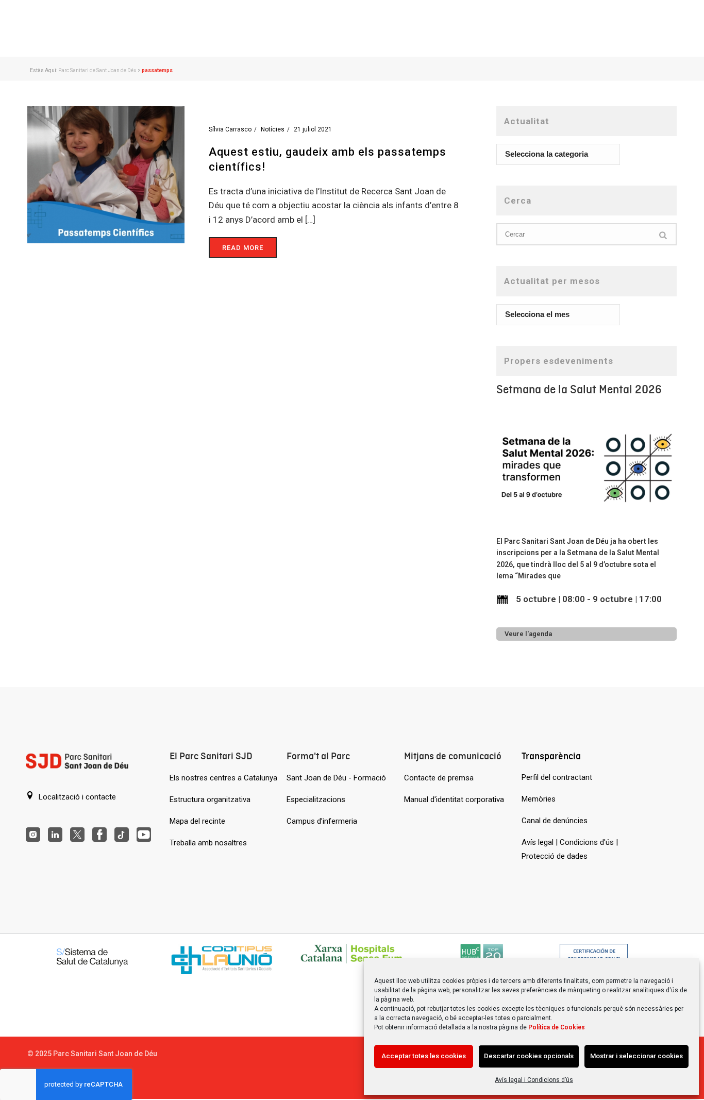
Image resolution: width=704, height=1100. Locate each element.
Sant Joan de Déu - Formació (336, 777)
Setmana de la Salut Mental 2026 (579, 389)
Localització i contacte (76, 797)
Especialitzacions (316, 799)
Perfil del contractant (557, 777)
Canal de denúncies (555, 820)
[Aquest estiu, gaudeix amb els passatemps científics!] (106, 174)
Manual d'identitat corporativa (454, 799)
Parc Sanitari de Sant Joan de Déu (97, 70)
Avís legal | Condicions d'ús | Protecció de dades (570, 849)
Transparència (551, 756)
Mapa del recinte (197, 821)
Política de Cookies (556, 1027)
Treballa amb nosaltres (208, 842)
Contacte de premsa (439, 777)
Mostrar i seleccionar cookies (636, 1056)
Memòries (539, 799)
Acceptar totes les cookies (423, 1056)
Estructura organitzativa (210, 799)
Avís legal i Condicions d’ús (534, 1080)
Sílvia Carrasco (230, 129)
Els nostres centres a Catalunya (223, 777)
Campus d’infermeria (322, 821)
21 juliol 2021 (313, 129)
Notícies (272, 129)
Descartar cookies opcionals (529, 1056)
